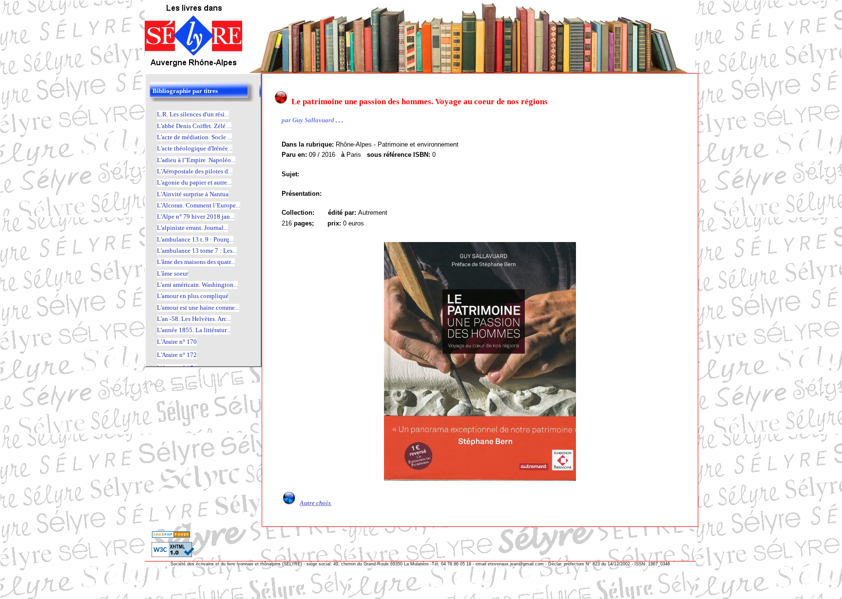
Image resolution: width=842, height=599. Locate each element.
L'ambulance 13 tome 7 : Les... (197, 250)
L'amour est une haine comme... (198, 307)
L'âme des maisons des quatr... (196, 261)
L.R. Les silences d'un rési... (193, 114)
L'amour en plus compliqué (193, 296)
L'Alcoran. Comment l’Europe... (198, 205)
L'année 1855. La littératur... (193, 330)
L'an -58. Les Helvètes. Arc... (194, 318)
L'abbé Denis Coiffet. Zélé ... (194, 126)
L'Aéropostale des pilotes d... (194, 171)
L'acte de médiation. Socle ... (194, 137)
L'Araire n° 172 (177, 354)
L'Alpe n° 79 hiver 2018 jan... (195, 216)
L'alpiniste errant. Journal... (192, 227)
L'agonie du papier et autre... (194, 182)
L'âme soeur (172, 273)
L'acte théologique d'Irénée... (194, 148)
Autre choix (315, 502)
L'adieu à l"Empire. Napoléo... (196, 160)
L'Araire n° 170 (177, 341)
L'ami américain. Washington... (197, 284)
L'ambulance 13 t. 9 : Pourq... (195, 239)
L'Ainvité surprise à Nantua (193, 194)
